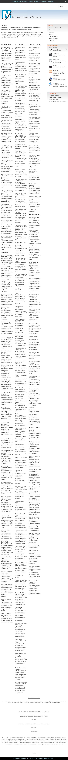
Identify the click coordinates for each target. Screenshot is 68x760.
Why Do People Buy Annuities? (6, 351)
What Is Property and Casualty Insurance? (34, 248)
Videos (55, 65)
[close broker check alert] (65, 1)
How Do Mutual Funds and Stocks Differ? (20, 487)
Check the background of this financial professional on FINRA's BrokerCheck (33, 1)
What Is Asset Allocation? (18, 608)
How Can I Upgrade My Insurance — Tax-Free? (21, 275)
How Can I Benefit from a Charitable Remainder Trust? (7, 176)
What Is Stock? (19, 388)
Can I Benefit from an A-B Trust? (6, 134)
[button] (62, 6)
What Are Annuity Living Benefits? (5, 380)
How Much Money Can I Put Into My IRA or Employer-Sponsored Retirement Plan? (21, 88)
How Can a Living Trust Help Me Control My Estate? (7, 65)
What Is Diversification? (19, 414)
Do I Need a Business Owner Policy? (34, 263)
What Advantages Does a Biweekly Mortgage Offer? (35, 119)
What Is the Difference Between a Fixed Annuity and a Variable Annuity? (20, 565)
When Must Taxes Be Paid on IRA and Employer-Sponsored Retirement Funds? (20, 136)
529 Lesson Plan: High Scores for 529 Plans (21, 683)
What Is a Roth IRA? (6, 613)
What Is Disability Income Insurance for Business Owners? (34, 325)
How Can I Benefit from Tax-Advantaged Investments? (21, 181)
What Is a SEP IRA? (6, 255)
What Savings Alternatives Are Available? (33, 171)
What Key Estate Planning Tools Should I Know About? (7, 49)
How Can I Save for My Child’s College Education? (21, 625)
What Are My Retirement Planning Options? (6, 468)
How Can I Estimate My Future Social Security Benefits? (6, 498)
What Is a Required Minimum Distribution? (20, 104)
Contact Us (52, 93)
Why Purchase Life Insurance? (34, 218)
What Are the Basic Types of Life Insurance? (34, 582)
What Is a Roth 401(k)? (7, 294)
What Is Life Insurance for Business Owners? (34, 279)
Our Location (52, 30)
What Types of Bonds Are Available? (20, 429)
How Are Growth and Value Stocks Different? (20, 362)
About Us (51, 32)
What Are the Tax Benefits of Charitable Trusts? (20, 121)
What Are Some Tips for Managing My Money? (34, 49)
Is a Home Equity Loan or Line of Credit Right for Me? (35, 198)
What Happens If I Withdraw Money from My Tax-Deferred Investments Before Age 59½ (20, 153)
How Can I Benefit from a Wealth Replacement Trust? (7, 192)
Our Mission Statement (55, 27)
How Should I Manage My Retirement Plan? (6, 585)
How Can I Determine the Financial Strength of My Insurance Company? (34, 535)
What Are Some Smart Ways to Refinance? (34, 146)
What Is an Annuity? (20, 546)
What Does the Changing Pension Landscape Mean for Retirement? (6, 409)
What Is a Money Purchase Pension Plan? (6, 323)
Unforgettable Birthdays (7, 439)
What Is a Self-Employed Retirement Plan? (6, 517)
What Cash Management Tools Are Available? (35, 79)
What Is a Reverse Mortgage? (33, 134)
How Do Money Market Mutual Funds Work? (35, 94)
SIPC (33, 701)
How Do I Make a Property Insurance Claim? (34, 411)
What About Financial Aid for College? (34, 156)
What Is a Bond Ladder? (19, 307)
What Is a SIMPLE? (6, 266)
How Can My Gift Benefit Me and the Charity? (6, 92)
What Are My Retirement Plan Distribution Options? (6, 543)
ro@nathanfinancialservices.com (57, 101)
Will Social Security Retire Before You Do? (7, 482)
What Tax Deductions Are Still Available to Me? (20, 195)
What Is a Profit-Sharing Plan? (5, 308)
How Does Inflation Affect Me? (34, 184)
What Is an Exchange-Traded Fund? (20, 349)
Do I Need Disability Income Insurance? (34, 475)
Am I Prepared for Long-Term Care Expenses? (33, 552)
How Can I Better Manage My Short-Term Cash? (35, 106)
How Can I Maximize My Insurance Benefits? (34, 429)
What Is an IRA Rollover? (5, 280)
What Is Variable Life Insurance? (34, 377)
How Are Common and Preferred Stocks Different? (20, 321)
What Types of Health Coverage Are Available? (34, 488)
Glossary (55, 78)
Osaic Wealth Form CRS (34, 698)
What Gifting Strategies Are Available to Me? (7, 146)
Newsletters (56, 59)
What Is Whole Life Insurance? (34, 353)
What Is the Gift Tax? (20, 74)
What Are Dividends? (20, 335)
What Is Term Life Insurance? (33, 340)
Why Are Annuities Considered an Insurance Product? (34, 232)
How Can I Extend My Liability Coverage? (34, 503)
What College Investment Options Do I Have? (21, 641)
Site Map (34, 753)
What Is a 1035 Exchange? (5, 423)
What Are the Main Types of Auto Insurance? (33, 390)
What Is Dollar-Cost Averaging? (20, 668)
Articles (55, 47)
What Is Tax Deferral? (20, 169)
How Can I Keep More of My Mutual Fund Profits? (20, 260)
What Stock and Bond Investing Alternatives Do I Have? (20, 655)
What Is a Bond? (19, 444)
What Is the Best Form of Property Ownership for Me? (7, 222)
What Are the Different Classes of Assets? (20, 593)
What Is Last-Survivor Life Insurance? (34, 310)
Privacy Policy (34, 731)
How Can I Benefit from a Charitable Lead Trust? (7, 162)
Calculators (56, 53)
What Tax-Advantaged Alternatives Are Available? (20, 211)
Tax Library (56, 83)
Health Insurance (53, 38)
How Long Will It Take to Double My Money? (34, 64)
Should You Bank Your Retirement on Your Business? (7, 452)
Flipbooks (55, 70)
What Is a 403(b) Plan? (7, 338)
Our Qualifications (53, 36)
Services (51, 34)
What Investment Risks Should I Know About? (21, 580)
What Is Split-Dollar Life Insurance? (34, 295)
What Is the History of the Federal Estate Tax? (6, 238)
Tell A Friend (52, 40)
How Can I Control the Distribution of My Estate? (6, 108)
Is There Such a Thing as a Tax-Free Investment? (20, 244)
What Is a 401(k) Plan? (7, 571)
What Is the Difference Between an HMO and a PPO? (34, 519)
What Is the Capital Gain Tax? (20, 48)
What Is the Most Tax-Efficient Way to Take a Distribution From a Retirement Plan (21, 227)
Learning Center (52, 45)
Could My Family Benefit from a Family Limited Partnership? (6, 206)
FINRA (30, 701)
